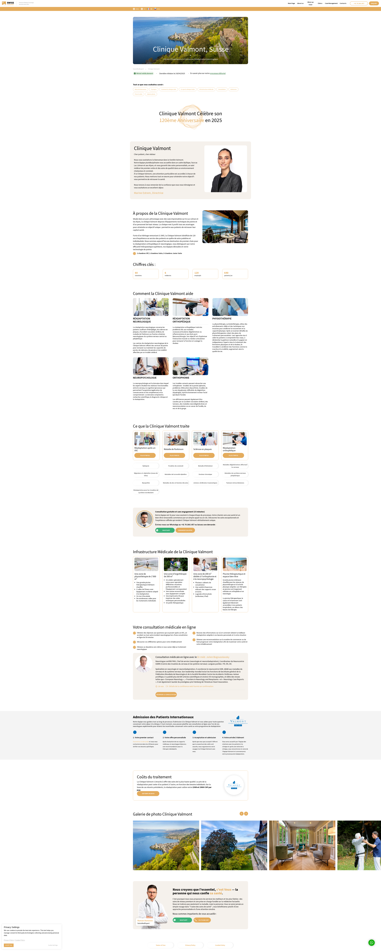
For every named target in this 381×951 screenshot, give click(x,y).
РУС (158, 9)
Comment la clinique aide (168, 89)
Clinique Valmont (154, 69)
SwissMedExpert (138, 69)
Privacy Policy (9, 940)
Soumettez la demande (141, 742)
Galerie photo (151, 94)
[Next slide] (246, 814)
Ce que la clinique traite (188, 89)
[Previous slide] (242, 814)
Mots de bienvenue (140, 89)
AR (144, 9)
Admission (233, 89)
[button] (374, 3)
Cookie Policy (20, 940)
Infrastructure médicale (206, 89)
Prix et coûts (138, 94)
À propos (153, 89)
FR (151, 9)
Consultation (222, 89)
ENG (137, 9)
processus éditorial (218, 73)
